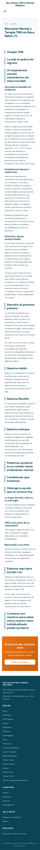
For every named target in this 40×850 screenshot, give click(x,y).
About (5, 740)
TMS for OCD (8, 772)
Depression (7, 727)
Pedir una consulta (20, 662)
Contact (6, 768)
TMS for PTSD (8, 776)
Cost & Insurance (9, 752)
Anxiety (5, 723)
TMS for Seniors (9, 764)
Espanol (6, 821)
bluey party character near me (14, 834)
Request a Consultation (12, 817)
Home (5, 711)
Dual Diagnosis (8, 736)
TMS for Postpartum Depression (15, 780)
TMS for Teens (8, 760)
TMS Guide (7, 744)
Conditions (7, 715)
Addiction (6, 731)
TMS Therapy (8, 719)
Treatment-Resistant (11, 748)
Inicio (6, 24)
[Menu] (5, 11)
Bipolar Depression (10, 756)
